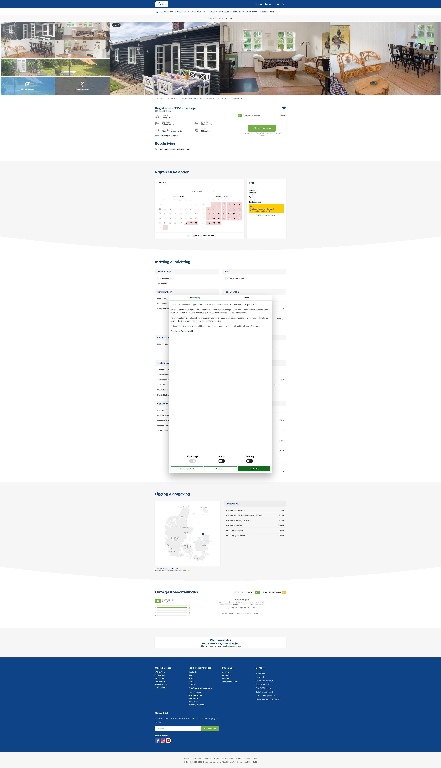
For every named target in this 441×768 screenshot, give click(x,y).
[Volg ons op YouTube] (168, 740)
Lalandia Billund (195, 692)
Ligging (223, 98)
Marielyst (192, 684)
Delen (283, 115)
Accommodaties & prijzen (192, 98)
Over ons (259, 4)
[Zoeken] (283, 4)
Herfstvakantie (161, 687)
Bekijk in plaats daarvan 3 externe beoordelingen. (241, 613)
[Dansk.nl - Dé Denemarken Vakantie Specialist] (161, 4)
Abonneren (211, 729)
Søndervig (193, 672)
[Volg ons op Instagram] (163, 740)
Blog (272, 11)
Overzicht (173, 98)
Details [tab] (246, 298)
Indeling (211, 98)
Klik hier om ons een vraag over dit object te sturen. (221, 646)
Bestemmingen (198, 11)
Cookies (225, 672)
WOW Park (159, 678)
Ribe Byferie (193, 698)
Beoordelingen (238, 98)
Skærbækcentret (195, 695)
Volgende (213, 191)
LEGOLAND (251, 11)
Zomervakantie (161, 684)
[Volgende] (436, 58)
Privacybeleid (227, 675)
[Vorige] (114, 58)
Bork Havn (193, 701)
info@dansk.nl (269, 695)
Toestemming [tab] (194, 298)
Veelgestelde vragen (230, 681)
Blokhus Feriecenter (196, 704)
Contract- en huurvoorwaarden (266, 215)
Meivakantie (160, 681)
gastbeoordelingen (249, 115)
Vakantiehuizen (166, 11)
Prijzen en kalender (262, 128)
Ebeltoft (192, 681)
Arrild (191, 678)
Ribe (190, 675)
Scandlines (264, 11)
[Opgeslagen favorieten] (278, 4)
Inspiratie (211, 11)
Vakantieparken (181, 11)
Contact (268, 4)
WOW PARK (224, 11)
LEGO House (238, 11)
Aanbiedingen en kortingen (246, 758)
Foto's (161, 98)
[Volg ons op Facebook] (157, 740)
